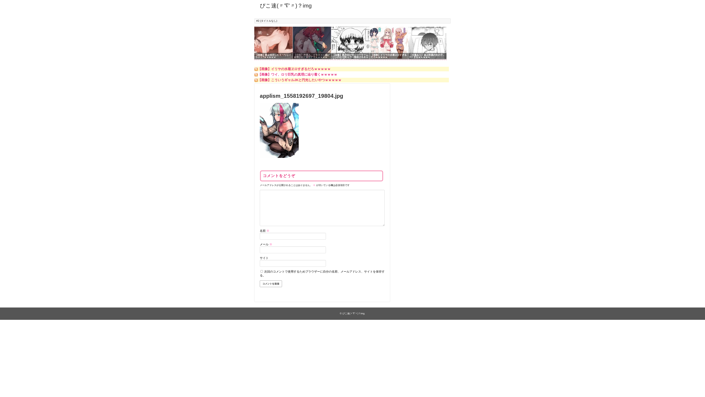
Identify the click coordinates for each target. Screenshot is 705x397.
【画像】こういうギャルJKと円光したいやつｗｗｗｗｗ (299, 80)
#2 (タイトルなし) (266, 20)
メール (266, 244)
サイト (264, 258)
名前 (264, 230)
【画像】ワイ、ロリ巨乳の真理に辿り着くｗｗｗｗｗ (297, 74)
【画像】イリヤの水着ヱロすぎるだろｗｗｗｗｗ (294, 69)
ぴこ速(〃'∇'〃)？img (286, 6)
